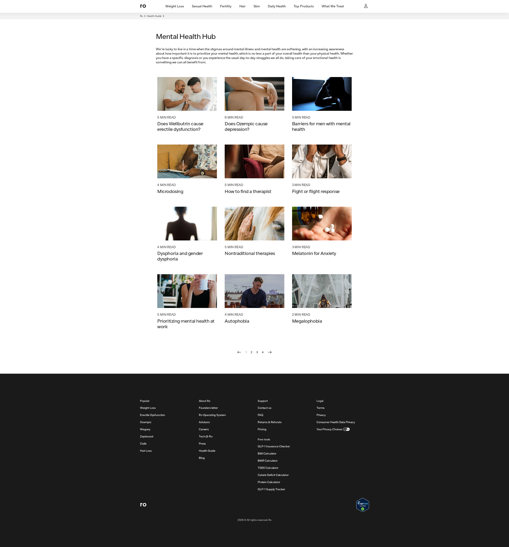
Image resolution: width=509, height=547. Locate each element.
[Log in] (366, 6)
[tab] (174, 6)
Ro (141, 15)
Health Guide (154, 15)
